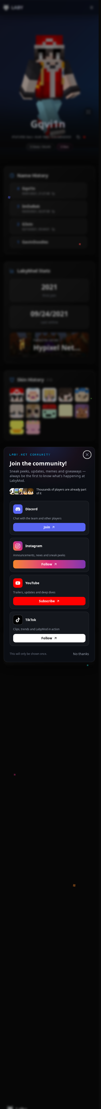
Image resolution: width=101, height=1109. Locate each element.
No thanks (81, 654)
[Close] (87, 454)
